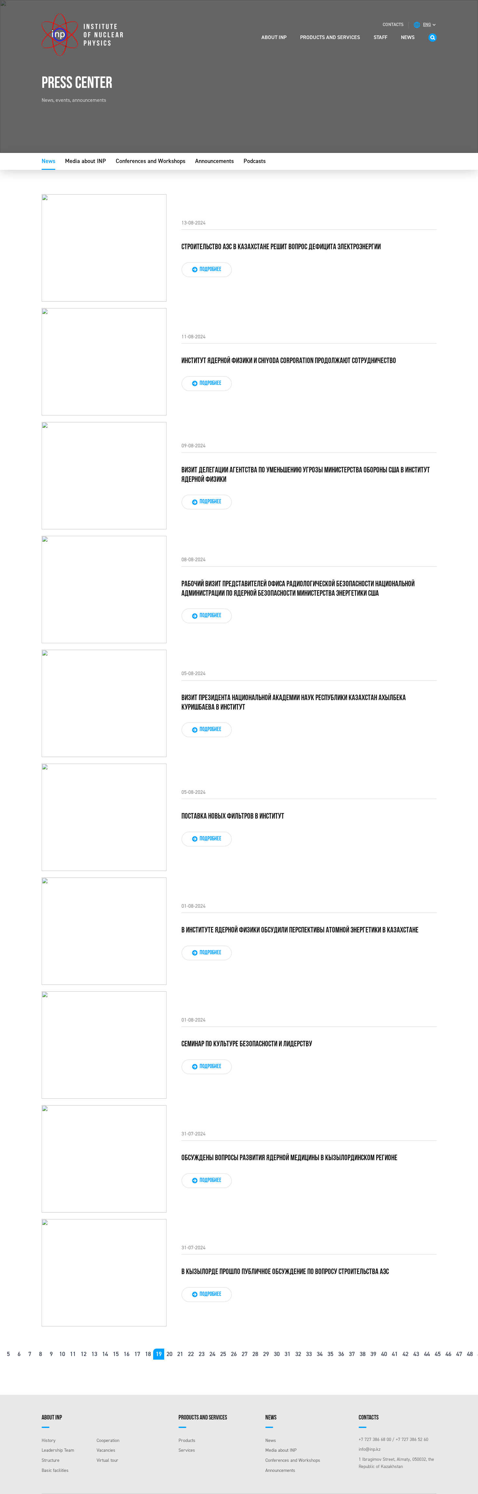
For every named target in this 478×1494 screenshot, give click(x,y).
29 (266, 1354)
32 (298, 1354)
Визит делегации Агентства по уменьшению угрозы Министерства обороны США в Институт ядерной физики (305, 475)
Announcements (214, 161)
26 (234, 1354)
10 (62, 1354)
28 (255, 1354)
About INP (273, 37)
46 (448, 1354)
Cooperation (108, 1440)
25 (223, 1354)
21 (180, 1354)
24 (212, 1354)
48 (470, 1354)
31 (287, 1354)
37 (352, 1354)
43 (416, 1354)
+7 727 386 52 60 (412, 1439)
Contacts (393, 24)
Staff (380, 37)
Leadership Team (58, 1450)
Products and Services (330, 37)
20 (169, 1354)
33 (309, 1354)
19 (159, 1354)
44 (427, 1354)
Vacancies (106, 1450)
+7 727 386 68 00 (375, 1439)
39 (373, 1354)
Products (187, 1440)
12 (83, 1354)
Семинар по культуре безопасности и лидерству (246, 1044)
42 (405, 1354)
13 (94, 1354)
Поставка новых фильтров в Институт (232, 817)
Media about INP (85, 161)
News (408, 37)
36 (341, 1354)
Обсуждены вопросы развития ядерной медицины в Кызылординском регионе (289, 1158)
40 (384, 1354)
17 (137, 1354)
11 (73, 1354)
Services (187, 1450)
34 (320, 1354)
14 (105, 1354)
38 (362, 1354)
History (49, 1440)
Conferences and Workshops (150, 161)
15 (116, 1354)
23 (202, 1354)
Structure (51, 1460)
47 (459, 1354)
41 (395, 1354)
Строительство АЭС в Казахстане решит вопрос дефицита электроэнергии (281, 247)
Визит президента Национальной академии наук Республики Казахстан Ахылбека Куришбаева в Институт (293, 703)
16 (126, 1354)
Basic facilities (55, 1470)
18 (148, 1354)
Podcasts (255, 161)
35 (330, 1354)
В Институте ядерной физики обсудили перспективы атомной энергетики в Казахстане (299, 930)
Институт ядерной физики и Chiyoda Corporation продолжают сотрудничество (288, 361)
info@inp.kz (369, 1449)
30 (277, 1354)
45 (438, 1354)
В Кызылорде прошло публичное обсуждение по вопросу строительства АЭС (285, 1272)
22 (191, 1354)
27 (244, 1354)
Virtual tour (107, 1460)
